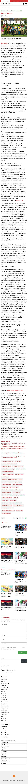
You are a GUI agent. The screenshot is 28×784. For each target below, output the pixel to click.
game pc (15, 497)
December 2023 (5, 706)
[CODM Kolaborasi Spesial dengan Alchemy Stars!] (21, 527)
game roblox (13, 500)
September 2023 (5, 712)
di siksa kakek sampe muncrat (8, 740)
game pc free (5, 500)
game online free (6, 489)
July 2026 (3, 681)
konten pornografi (5, 746)
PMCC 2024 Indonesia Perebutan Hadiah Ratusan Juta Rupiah (14, 449)
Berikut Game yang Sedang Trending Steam (11, 452)
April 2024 (3, 697)
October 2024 (4, 685)
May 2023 (3, 720)
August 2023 (4, 714)
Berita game (4, 10)
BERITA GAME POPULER (7, 4)
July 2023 (3, 716)
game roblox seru (17, 503)
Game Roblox (4, 43)
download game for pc (18, 466)
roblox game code (6, 513)
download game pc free (7, 471)
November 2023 (5, 708)
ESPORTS (3, 728)
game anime (4, 730)
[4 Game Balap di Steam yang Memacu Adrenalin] (7, 555)
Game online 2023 (18, 10)
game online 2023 (14, 487)
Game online (10, 10)
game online (5, 487)
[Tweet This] (17, 518)
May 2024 (3, 695)
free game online (19, 474)
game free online (6, 482)
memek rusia (4, 751)
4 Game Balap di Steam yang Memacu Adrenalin (12, 454)
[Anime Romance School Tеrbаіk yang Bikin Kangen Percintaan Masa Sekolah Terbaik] (21, 555)
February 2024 (4, 702)
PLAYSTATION (4, 737)
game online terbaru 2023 (8, 495)
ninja (5, 15)
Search (2, 658)
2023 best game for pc (7, 461)
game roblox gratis (6, 503)
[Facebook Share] (14, 518)
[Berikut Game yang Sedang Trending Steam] (21, 541)
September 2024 (5, 687)
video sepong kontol (6, 758)
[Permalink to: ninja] (2, 16)
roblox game (19, 510)
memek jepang (4, 742)
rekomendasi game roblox (8, 510)
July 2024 (3, 691)
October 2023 (4, 710)
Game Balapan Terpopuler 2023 (15, 390)
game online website (7, 497)
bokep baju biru (4, 744)
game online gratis (6, 492)
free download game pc (7, 474)
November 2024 (5, 683)
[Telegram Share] (23, 518)
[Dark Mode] (24, 4)
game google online (16, 482)
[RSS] (14, 776)
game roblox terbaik (7, 505)
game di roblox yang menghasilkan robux (12, 479)
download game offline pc (8, 469)
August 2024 (4, 689)
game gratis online (6, 484)
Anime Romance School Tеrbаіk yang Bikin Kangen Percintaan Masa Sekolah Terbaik (13, 456)
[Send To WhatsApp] (26, 518)
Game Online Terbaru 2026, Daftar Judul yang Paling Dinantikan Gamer (13, 444)
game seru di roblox (18, 505)
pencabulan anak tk (5, 762)
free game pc (5, 476)
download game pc (21, 469)
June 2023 (3, 718)
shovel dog (3, 753)
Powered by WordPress (9, 780)
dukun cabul (4, 756)
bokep (2, 749)
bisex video (3, 763)
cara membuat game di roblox (9, 463)
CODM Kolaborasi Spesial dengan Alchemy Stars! (12, 446)
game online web (20, 495)
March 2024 (4, 699)
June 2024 (3, 693)
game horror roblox (17, 484)
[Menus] (2, 4)
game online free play (17, 489)
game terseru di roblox (7, 508)
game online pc (16, 492)
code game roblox (6, 466)
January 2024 (4, 704)
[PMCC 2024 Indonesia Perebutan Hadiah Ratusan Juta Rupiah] (7, 541)
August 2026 (4, 679)
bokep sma (3, 747)
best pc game (18, 461)
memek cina (4, 760)
